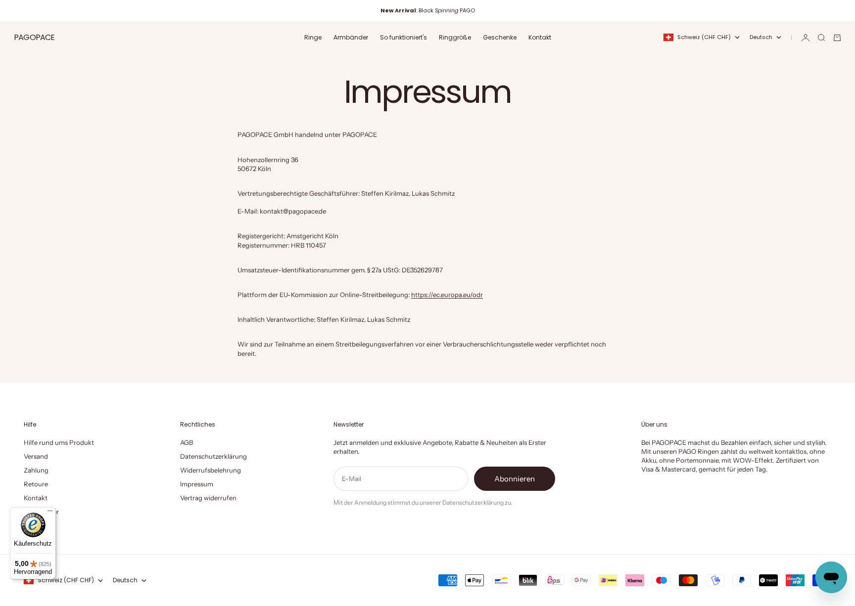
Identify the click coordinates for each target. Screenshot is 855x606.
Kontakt (539, 37)
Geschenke (500, 37)
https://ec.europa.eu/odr (447, 295)
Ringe (313, 37)
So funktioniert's (403, 37)
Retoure (36, 484)
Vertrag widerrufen (208, 498)
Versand (36, 456)
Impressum (196, 484)
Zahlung (36, 470)
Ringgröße (455, 37)
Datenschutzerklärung (213, 456)
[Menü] (50, 513)
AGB (186, 442)
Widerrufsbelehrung (210, 470)
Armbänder (350, 37)
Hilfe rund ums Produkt (59, 442)
